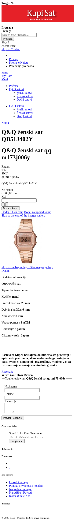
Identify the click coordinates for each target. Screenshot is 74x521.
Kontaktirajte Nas (19, 496)
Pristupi (13, 59)
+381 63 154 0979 (13, 24)
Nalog (5, 122)
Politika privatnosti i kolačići (26, 485)
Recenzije (7, 371)
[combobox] (19, 35)
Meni (5, 79)
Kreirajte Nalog (18, 62)
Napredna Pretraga (20, 489)
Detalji (5, 270)
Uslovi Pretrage (18, 482)
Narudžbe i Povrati (20, 492)
